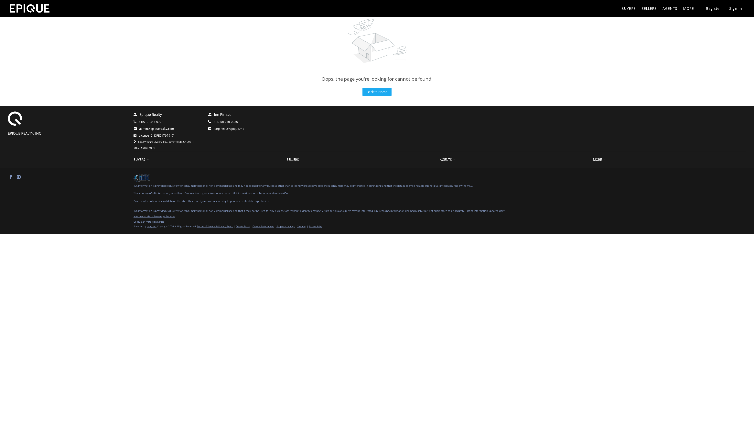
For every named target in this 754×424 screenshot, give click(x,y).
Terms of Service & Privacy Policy (215, 226)
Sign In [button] (735, 8)
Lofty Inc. (151, 226)
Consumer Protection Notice (149, 221)
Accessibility (315, 226)
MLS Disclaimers (144, 148)
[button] (210, 160)
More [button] (688, 8)
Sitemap (301, 226)
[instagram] (19, 177)
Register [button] (713, 8)
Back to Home (377, 92)
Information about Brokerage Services (154, 216)
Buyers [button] (628, 8)
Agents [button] (669, 8)
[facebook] (11, 177)
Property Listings (285, 226)
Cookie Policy (243, 226)
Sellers (649, 8)
